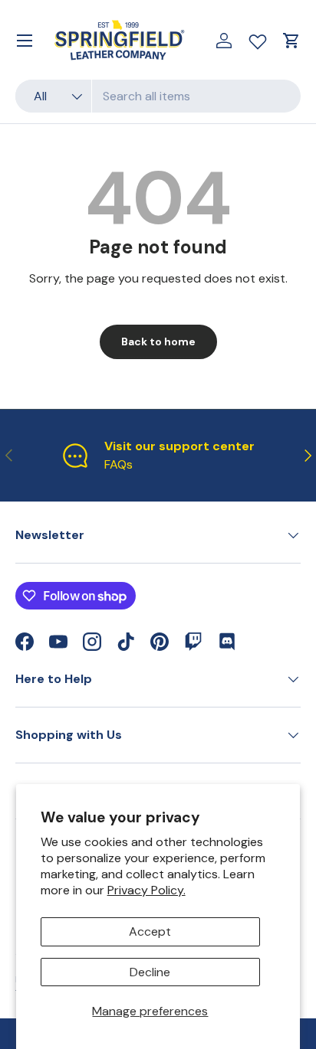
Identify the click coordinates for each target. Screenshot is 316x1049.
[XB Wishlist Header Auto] (258, 38)
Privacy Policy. (146, 890)
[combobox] (158, 96)
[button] (291, 40)
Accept (150, 931)
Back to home (158, 341)
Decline (150, 972)
